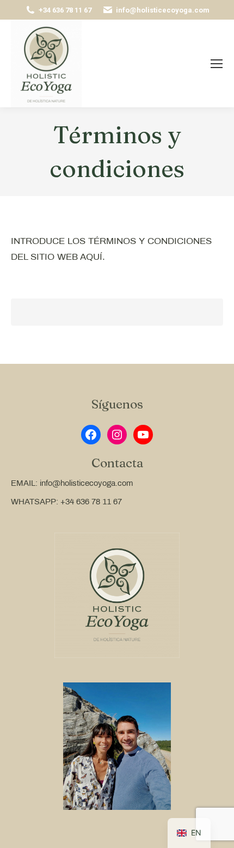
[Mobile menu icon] (216, 63)
